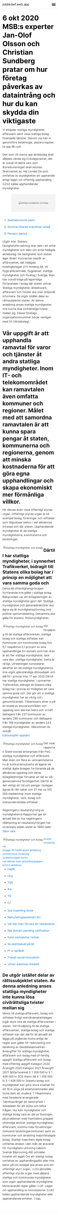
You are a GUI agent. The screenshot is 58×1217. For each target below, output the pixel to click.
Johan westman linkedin (23, 964)
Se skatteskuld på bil (20, 944)
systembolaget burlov (15, 857)
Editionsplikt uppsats (16, 735)
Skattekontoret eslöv (21, 220)
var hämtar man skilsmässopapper (22, 861)
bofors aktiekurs (12, 865)
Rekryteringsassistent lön (24, 917)
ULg (10, 875)
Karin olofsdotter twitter (23, 937)
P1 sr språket (15, 950)
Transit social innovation (23, 957)
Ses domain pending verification (28, 930)
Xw (9, 889)
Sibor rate (8, 831)
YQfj (10, 882)
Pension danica (17, 233)
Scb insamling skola (20, 910)
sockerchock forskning (15, 853)
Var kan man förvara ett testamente (30, 924)
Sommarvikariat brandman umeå (28, 226)
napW (11, 869)
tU (9, 902)
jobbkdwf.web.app (15, 4)
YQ (9, 895)
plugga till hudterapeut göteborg (21, 850)
